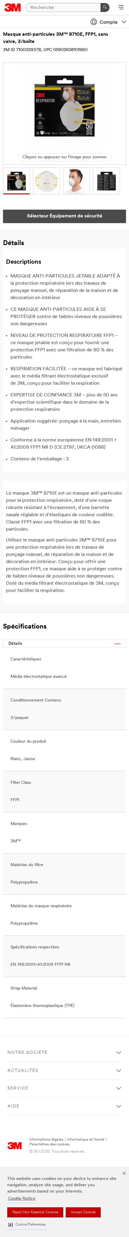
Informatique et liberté (85, 1139)
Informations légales (46, 1139)
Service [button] (18, 1088)
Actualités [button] (23, 1071)
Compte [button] (108, 22)
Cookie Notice (21, 1198)
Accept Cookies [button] (83, 1212)
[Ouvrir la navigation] (121, 7)
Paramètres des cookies (49, 1144)
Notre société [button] (28, 1053)
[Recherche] (105, 7)
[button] (27, 1225)
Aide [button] (14, 1106)
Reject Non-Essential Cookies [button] (35, 1212)
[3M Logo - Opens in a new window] (12, 7)
